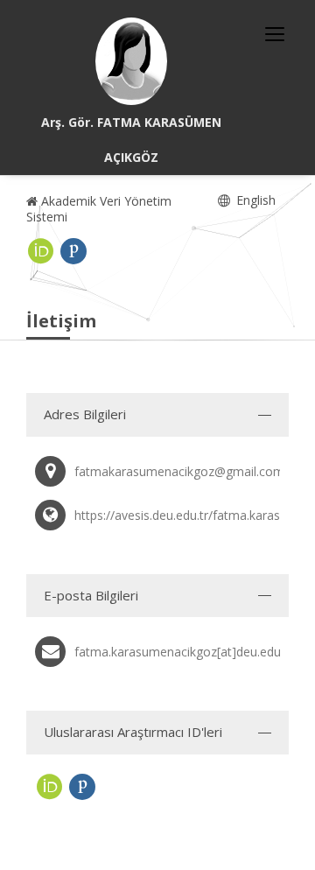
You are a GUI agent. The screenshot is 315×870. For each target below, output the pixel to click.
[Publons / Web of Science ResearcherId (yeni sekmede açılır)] (73, 251)
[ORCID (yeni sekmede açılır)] (41, 251)
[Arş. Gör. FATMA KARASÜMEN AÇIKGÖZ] (131, 61)
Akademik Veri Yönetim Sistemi (99, 209)
